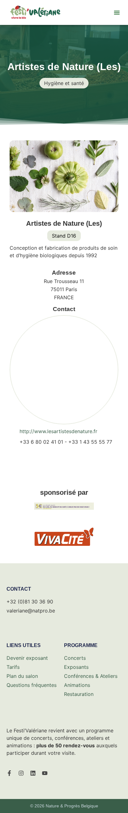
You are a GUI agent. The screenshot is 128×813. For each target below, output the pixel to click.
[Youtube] (45, 773)
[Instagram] (21, 773)
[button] (116, 12)
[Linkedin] (33, 773)
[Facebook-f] (9, 773)
